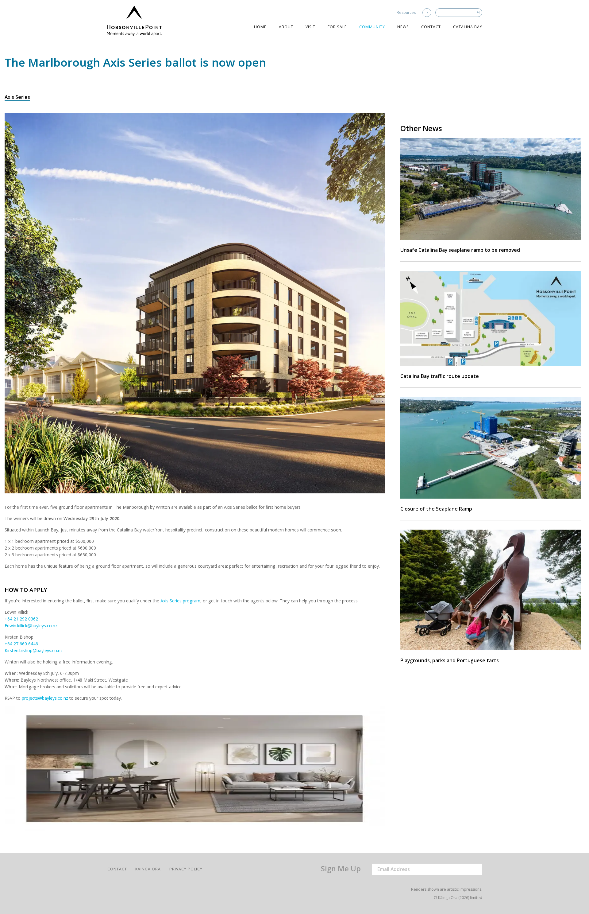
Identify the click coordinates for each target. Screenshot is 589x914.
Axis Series (17, 97)
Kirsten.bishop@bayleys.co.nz (34, 650)
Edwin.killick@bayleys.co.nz (31, 625)
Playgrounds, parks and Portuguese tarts (449, 660)
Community (372, 26)
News (403, 26)
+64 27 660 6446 (21, 644)
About (286, 26)
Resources (406, 12)
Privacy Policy (185, 869)
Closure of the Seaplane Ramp (436, 508)
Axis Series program (180, 601)
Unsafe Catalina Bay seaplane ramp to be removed (460, 250)
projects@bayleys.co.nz (45, 698)
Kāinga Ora (148, 869)
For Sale (337, 26)
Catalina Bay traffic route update (439, 376)
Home (260, 26)
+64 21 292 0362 (21, 619)
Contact (431, 26)
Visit (310, 26)
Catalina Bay (467, 26)
